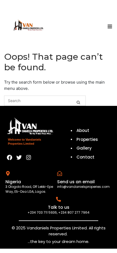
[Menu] (109, 26)
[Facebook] (9, 157)
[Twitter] (19, 157)
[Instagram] (28, 157)
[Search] (78, 102)
